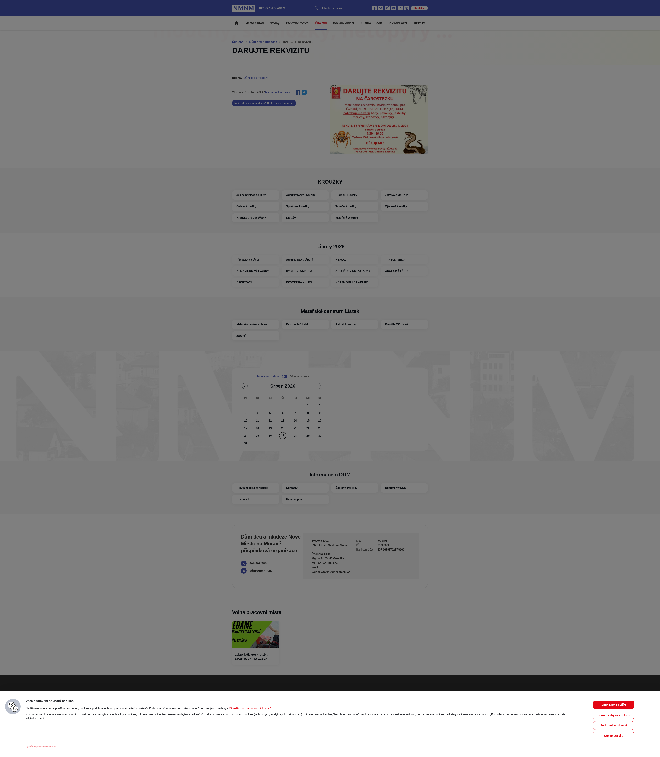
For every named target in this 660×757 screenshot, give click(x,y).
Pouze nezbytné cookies (614, 715)
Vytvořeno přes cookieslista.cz (41, 746)
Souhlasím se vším (613, 704)
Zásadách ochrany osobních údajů (250, 708)
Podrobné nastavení (613, 725)
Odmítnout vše (613, 735)
